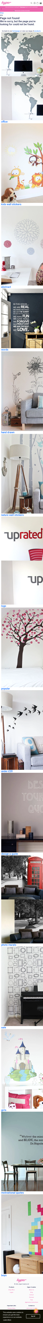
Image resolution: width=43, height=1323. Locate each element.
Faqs (31, 1300)
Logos (11, 1292)
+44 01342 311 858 (31, 1308)
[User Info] (35, 3)
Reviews (31, 1297)
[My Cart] (37, 3)
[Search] (31, 3)
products (37, 31)
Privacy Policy (11, 1308)
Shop (2, 13)
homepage (16, 31)
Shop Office (11, 1290)
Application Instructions (31, 1302)
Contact (31, 1295)
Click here (22, 7)
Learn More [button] (7, 1320)
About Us (31, 1290)
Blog (31, 1292)
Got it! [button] (33, 1316)
